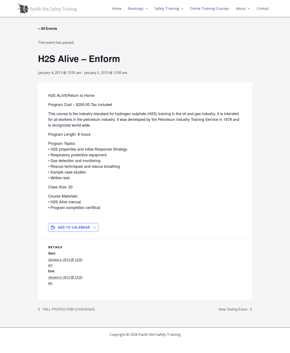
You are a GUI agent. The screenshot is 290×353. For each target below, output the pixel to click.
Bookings (136, 8)
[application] (146, 8)
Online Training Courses (209, 8)
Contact (263, 8)
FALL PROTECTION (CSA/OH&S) (68, 309)
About (241, 8)
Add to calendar (74, 227)
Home (116, 8)
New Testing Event (233, 309)
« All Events (47, 28)
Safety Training (167, 8)
